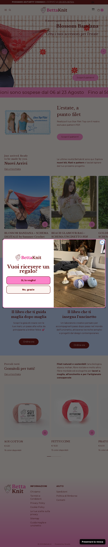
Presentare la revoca (92, 541)
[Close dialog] (102, 242)
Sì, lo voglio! (28, 280)
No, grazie (28, 289)
